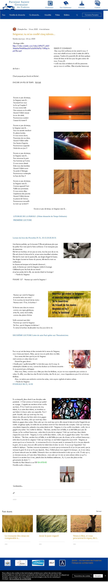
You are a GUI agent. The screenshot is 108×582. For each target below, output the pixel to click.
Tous (3, 15)
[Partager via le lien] (14, 493)
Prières (57, 15)
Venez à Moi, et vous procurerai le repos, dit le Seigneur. (85, 537)
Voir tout (98, 511)
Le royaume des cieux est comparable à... (17, 537)
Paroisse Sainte (19, 2)
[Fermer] (105, 576)
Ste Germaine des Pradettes (90, 560)
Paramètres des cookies (82, 576)
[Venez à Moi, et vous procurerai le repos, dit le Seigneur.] (86, 523)
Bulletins (66, 15)
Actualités (48, 15)
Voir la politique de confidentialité (20, 579)
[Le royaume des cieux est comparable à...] (17, 523)
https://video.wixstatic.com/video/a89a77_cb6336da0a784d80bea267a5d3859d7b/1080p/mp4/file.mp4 (31, 48)
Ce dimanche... (34, 15)
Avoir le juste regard (48, 536)
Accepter (98, 576)
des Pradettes (23, 7)
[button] (49, 7)
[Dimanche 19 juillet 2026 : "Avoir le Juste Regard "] (51, 523)
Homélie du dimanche (17, 15)
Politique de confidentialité (82, 563)
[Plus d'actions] (89, 29)
